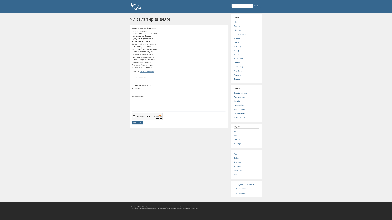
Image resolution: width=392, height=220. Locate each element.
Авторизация (241, 193)
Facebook (238, 154)
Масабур (237, 143)
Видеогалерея (239, 117)
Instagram (238, 170)
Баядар (237, 63)
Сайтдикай (240, 185)
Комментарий (138, 96)
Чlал (235, 22)
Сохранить (137, 122)
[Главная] (136, 6)
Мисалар (237, 46)
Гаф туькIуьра (239, 97)
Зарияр (237, 26)
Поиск (256, 6)
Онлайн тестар (240, 101)
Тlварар (237, 79)
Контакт (250, 185)
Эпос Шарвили (240, 34)
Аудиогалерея (239, 109)
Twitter (237, 158)
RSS (235, 174)
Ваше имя (136, 88)
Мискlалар (238, 71)
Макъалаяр (238, 59)
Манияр (237, 54)
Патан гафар (239, 105)
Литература (238, 135)
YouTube (237, 166)
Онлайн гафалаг (240, 93)
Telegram (237, 162)
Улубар (237, 38)
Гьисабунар (238, 67)
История (237, 139)
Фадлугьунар (239, 75)
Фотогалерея (239, 113)
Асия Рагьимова (147, 71)
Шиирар (237, 30)
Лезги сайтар (241, 189)
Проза (236, 42)
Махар (236, 50)
